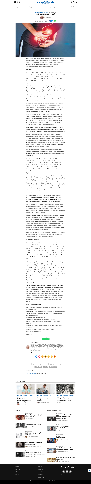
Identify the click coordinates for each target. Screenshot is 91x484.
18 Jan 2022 (58, 441)
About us (39, 467)
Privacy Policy (40, 475)
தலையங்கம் (20, 7)
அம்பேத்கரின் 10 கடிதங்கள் (33, 425)
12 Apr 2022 (40, 436)
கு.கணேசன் (34, 342)
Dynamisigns (60, 483)
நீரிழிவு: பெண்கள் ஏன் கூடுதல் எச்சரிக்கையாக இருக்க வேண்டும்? (24, 400)
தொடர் (51, 7)
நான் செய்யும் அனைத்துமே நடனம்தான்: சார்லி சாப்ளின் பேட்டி (35, 453)
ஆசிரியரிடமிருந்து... (28, 7)
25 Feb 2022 (68, 430)
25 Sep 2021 (28, 404)
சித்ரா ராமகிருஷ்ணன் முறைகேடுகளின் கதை (63, 427)
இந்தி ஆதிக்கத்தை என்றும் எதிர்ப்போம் (33, 434)
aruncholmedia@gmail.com (67, 475)
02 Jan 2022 (67, 420)
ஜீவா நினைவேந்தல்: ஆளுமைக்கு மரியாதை (64, 399)
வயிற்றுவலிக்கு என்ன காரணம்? (43, 399)
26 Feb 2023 (67, 461)
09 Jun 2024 (66, 451)
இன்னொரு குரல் (58, 7)
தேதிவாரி (72, 7)
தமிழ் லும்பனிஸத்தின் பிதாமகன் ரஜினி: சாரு (65, 458)
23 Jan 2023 (34, 418)
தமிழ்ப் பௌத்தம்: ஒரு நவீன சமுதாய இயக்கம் (33, 443)
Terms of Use (40, 472)
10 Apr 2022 (39, 446)
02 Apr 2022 (36, 456)
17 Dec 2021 (59, 402)
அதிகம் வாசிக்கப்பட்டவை (54, 410)
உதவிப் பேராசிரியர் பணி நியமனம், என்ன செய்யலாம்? (64, 448)
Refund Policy (40, 477)
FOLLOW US (45, 339)
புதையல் (46, 7)
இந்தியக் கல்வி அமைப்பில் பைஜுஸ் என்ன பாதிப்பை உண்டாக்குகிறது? (64, 416)
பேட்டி (41, 7)
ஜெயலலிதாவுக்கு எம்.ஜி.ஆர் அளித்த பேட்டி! (33, 416)
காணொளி (65, 7)
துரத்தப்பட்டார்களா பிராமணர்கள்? (61, 437)
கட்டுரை (36, 7)
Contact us (40, 469)
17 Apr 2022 (38, 427)
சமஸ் (17, 475)
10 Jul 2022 (47, 402)
